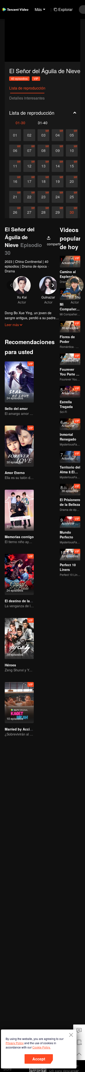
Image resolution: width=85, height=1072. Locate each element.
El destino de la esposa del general (33, 600)
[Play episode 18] (43, 181)
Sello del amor (16, 408)
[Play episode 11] (15, 166)
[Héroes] (19, 638)
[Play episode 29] (58, 212)
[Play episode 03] (43, 135)
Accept (38, 1059)
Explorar (65, 9)
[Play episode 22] (29, 197)
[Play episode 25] (72, 197)
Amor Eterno (15, 472)
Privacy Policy (15, 1043)
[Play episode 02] (29, 135)
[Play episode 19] (58, 181)
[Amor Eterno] (19, 446)
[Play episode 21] (15, 197)
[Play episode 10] (72, 151)
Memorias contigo (19, 536)
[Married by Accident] (19, 702)
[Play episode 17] (29, 181)
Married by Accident (21, 729)
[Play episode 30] (72, 212)
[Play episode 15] (72, 166)
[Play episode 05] (72, 135)
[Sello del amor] (19, 382)
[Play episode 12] (29, 166)
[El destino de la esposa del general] (19, 574)
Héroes (10, 665)
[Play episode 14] (58, 166)
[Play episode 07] (29, 151)
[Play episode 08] (43, 151)
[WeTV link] (15, 9)
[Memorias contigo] (19, 510)
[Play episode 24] (58, 197)
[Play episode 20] (72, 181)
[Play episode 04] (58, 135)
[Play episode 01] (15, 135)
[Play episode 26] (15, 212)
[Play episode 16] (15, 181)
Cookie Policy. (41, 1047)
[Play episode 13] (43, 166)
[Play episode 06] (15, 151)
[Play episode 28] (43, 212)
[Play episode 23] (43, 197)
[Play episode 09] (58, 151)
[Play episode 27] (29, 212)
